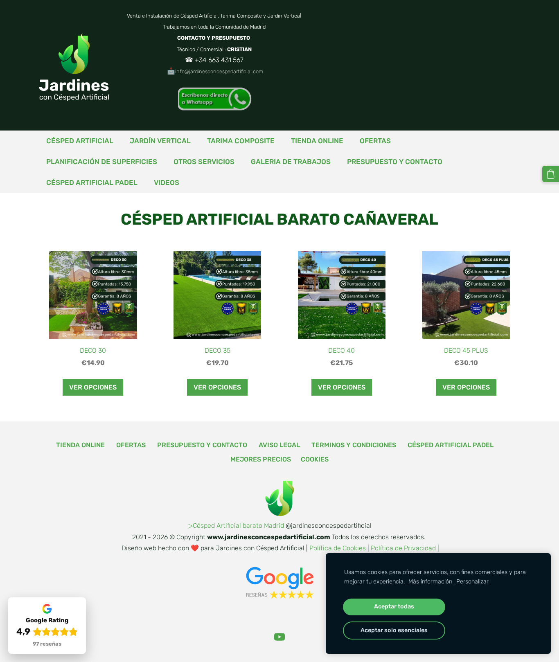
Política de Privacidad (403, 548)
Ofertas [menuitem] (375, 141)
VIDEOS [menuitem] (166, 182)
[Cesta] (550, 174)
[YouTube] (279, 637)
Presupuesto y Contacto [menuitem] (394, 162)
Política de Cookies (337, 548)
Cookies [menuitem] (315, 459)
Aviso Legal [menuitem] (279, 445)
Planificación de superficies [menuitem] (101, 162)
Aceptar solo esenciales (394, 630)
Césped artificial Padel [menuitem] (91, 182)
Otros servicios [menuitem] (204, 162)
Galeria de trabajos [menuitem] (291, 162)
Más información (430, 581)
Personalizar (472, 581)
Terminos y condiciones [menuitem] (353, 445)
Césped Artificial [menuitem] (79, 141)
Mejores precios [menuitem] (260, 459)
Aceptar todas (394, 606)
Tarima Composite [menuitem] (241, 141)
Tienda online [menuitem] (317, 141)
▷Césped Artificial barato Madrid (236, 525)
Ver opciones (93, 387)
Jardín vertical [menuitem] (160, 141)
